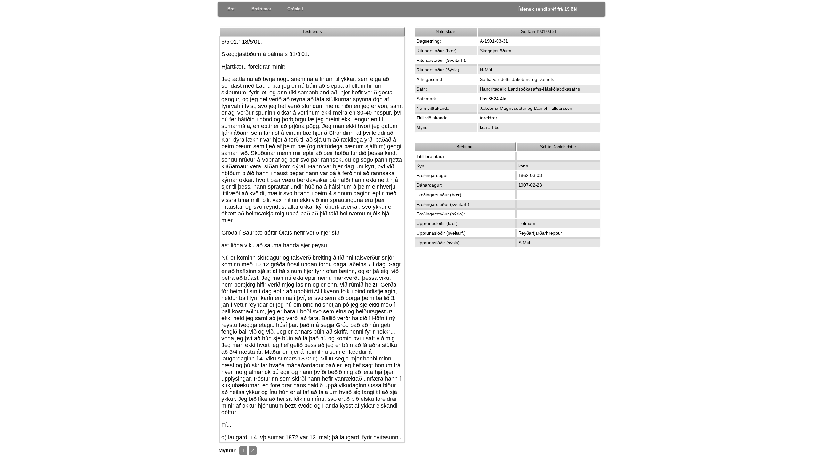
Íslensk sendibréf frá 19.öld (548, 9)
